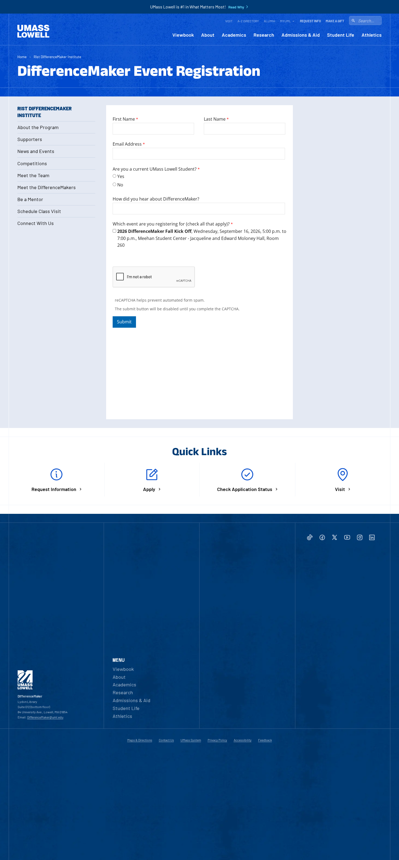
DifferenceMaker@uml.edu (45, 717)
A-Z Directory (248, 21)
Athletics (372, 35)
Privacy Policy (217, 740)
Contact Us (166, 740)
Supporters (29, 139)
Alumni (269, 21)
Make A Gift (335, 21)
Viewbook (183, 35)
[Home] (33, 31)
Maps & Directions (139, 740)
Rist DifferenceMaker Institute (57, 56)
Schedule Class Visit (39, 211)
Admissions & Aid (300, 35)
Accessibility (243, 740)
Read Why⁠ (236, 7)
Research (264, 35)
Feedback (265, 740)
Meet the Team (33, 175)
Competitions (32, 163)
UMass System (190, 740)
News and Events (35, 151)
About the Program (38, 127)
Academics (234, 35)
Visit (229, 21)
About (207, 35)
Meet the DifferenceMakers (46, 187)
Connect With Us (35, 223)
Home (22, 56)
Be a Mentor (30, 199)
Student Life (340, 35)
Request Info (310, 21)
